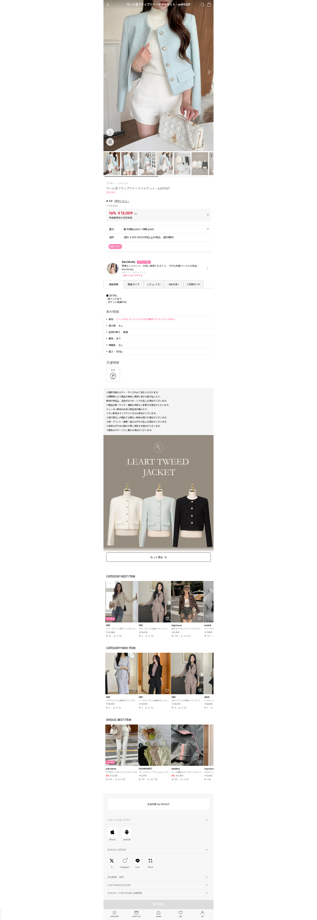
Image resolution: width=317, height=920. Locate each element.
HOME (158, 916)
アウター (110, 183)
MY (202, 916)
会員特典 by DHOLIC (158, 804)
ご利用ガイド (194, 284)
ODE (108, 625)
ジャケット (123, 183)
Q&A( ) (173, 284)
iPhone (112, 839)
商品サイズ (133, 284)
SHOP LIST (136, 916)
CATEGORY (114, 916)
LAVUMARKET (145, 769)
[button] (208, 72)
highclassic (177, 625)
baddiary (176, 769)
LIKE (180, 916)
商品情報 (113, 284)
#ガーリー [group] (115, 246)
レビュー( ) (153, 284)
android (126, 839)
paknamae (111, 769)
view (207, 268)
